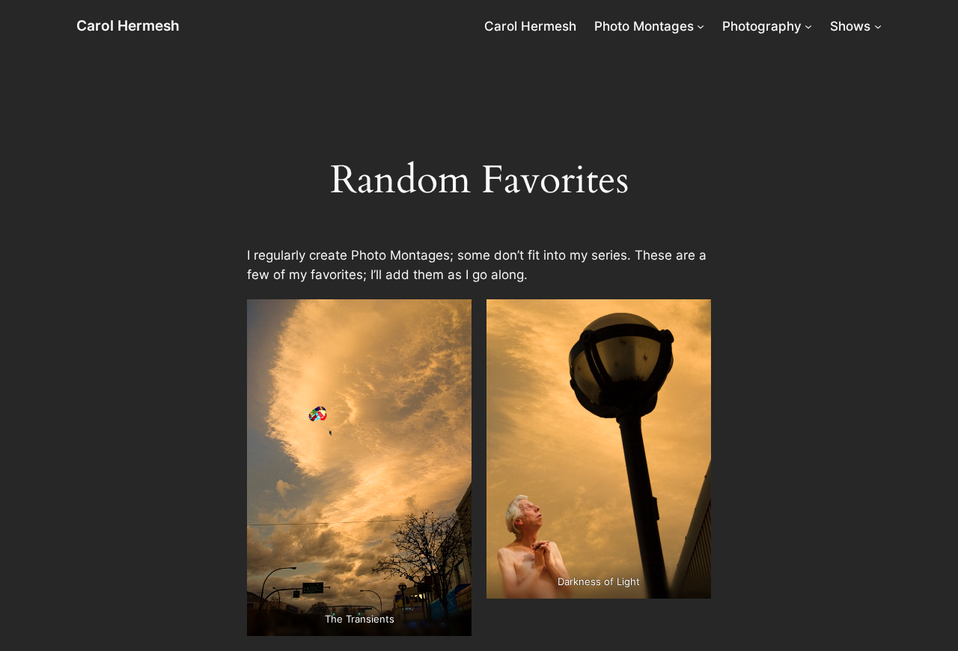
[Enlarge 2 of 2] (691, 318)
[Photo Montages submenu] (700, 26)
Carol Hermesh (128, 25)
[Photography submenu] (808, 26)
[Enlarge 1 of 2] (452, 318)
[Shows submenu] (878, 26)
